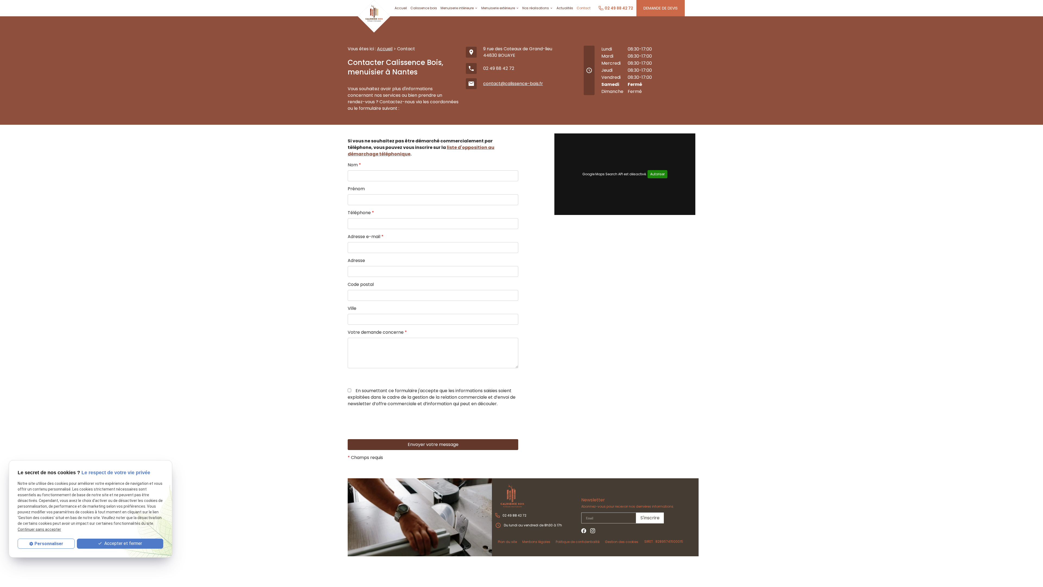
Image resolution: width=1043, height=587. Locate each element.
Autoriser (657, 174)
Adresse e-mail (366, 236)
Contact (583, 8)
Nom (354, 165)
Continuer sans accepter (39, 529)
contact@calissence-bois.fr (513, 83)
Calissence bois (423, 8)
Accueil (401, 8)
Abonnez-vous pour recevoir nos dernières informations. (627, 506)
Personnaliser (48, 543)
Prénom (356, 189)
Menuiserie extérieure (498, 8)
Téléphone (361, 213)
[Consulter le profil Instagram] (592, 530)
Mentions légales (536, 541)
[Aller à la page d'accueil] (538, 496)
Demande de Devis (660, 8)
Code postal (361, 284)
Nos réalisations (535, 8)
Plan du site (507, 541)
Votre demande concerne (377, 332)
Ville (352, 308)
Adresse (356, 260)
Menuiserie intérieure (457, 8)
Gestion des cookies (621, 541)
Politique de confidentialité (577, 541)
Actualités (565, 8)
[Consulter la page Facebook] (583, 530)
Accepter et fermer (122, 543)
